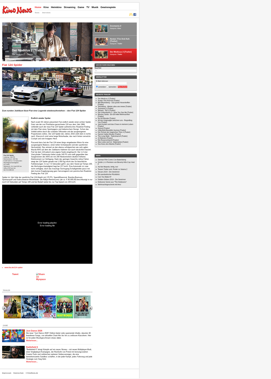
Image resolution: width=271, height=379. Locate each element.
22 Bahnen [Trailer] (105, 138)
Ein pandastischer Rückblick (109, 174)
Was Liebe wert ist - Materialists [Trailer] (113, 142)
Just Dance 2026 (34, 330)
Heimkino (56, 7)
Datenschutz (18, 373)
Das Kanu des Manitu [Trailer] (109, 144)
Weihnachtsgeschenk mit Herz (109, 185)
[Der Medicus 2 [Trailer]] (47, 60)
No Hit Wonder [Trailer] (106, 118)
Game (81, 7)
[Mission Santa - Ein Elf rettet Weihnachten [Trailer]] (47, 307)
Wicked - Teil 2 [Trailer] (106, 110)
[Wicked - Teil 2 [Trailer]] (12, 307)
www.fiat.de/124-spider (14, 268)
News (37, 13)
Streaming (69, 7)
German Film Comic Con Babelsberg (112, 160)
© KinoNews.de (32, 373)
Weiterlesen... (32, 340)
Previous (4, 308)
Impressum (6, 373)
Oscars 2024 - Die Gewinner (109, 172)
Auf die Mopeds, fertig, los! (108, 167)
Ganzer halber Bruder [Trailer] (109, 134)
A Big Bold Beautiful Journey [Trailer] (112, 130)
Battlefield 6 (32, 347)
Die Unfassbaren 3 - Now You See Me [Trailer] (115, 112)
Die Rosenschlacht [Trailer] (108, 140)
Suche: (98, 68)
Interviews (46, 13)
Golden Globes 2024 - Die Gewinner (112, 179)
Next (90, 308)
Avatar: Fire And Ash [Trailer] (108, 101)
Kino (46, 7)
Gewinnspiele (108, 7)
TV (87, 7)
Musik (95, 7)
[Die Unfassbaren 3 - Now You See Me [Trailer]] (29, 307)
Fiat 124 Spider (12, 64)
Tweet (15, 274)
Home (38, 7)
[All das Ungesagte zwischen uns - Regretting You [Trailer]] (82, 307)
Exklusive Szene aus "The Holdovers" (112, 182)
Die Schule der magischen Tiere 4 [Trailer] (114, 132)
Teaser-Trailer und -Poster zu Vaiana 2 (112, 169)
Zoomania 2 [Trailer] (105, 108)
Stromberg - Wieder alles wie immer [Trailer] (114, 107)
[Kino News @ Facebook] (134, 15)
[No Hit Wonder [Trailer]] (64, 307)
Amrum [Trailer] (104, 128)
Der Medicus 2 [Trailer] (28, 50)
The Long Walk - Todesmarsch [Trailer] (112, 136)
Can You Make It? (104, 177)
